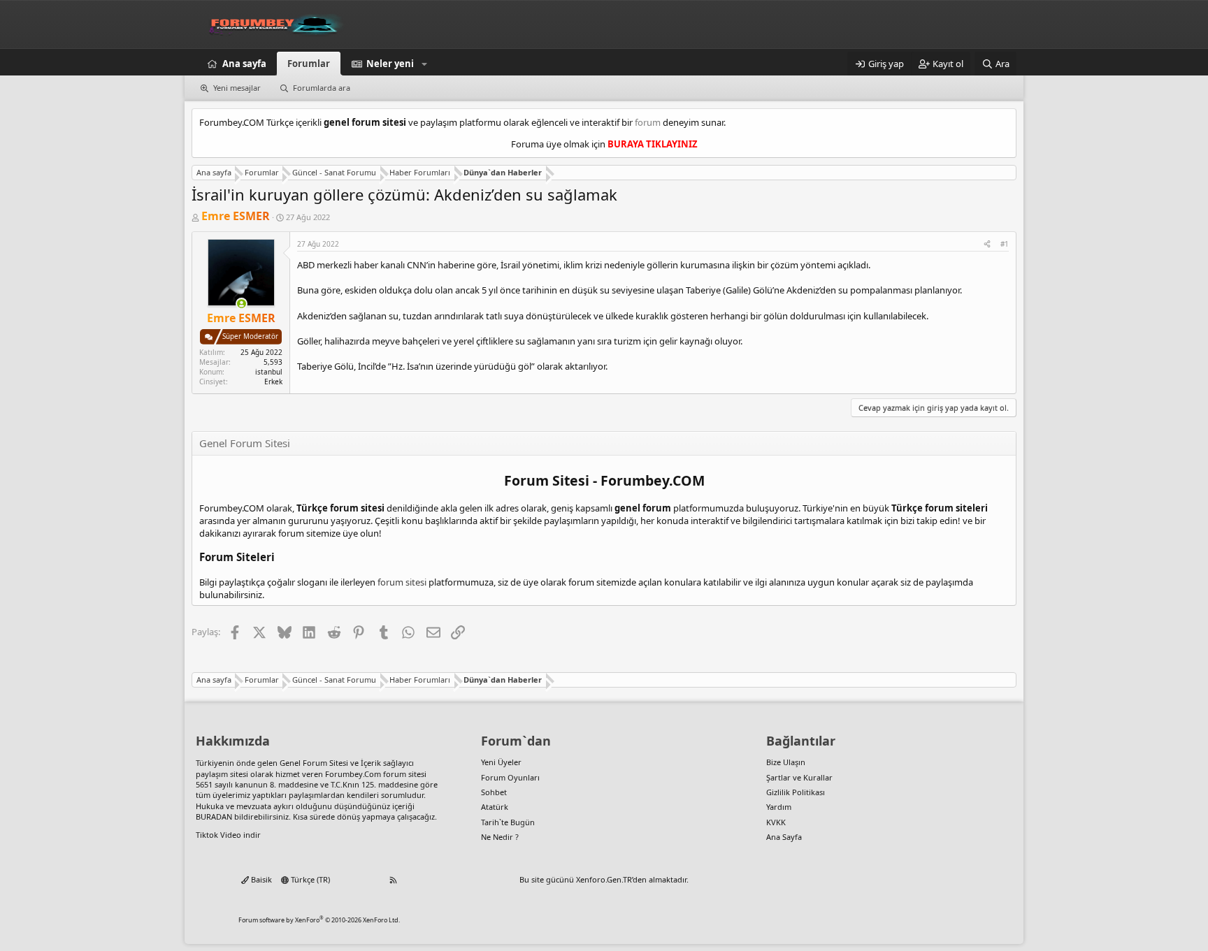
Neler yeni (390, 63)
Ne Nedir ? (500, 837)
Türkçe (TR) (309, 879)
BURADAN (214, 816)
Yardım (778, 806)
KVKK (776, 822)
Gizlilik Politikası (795, 792)
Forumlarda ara (321, 87)
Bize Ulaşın (785, 762)
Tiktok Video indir (228, 834)
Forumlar (308, 63)
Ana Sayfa (784, 837)
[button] (424, 63)
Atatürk (494, 806)
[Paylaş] (987, 244)
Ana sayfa (244, 63)
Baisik (260, 879)
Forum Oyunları (510, 777)
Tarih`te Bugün (508, 822)
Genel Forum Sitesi (314, 762)
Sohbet (494, 792)
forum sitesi (402, 582)
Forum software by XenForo (319, 919)
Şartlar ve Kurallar (799, 777)
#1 (1004, 244)
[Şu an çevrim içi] (241, 304)
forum (648, 122)
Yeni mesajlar (237, 87)
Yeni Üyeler (501, 762)
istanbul (268, 372)
